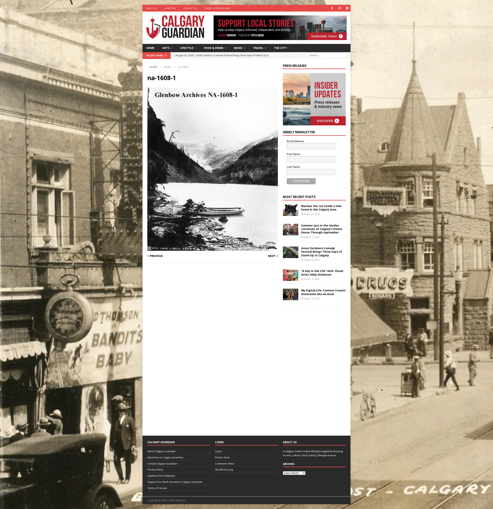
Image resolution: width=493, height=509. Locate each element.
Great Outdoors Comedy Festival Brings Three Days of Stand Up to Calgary (321, 251)
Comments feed (224, 463)
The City (280, 48)
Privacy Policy (155, 469)
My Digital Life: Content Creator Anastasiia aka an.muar (323, 292)
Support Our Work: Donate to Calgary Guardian (174, 482)
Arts (165, 48)
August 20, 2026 (311, 259)
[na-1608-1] (212, 248)
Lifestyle (186, 48)
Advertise (170, 8)
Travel (258, 48)
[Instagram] (339, 8)
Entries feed (222, 457)
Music (238, 48)
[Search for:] (326, 55)
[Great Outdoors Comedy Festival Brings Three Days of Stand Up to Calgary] (290, 252)
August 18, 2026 (311, 298)
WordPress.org (224, 469)
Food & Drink (213, 48)
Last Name (293, 166)
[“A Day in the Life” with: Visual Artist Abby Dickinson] (290, 275)
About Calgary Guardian (161, 451)
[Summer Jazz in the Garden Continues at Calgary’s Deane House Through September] (290, 229)
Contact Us (190, 8)
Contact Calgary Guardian (162, 463)
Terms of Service (157, 488)
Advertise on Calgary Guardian (165, 457)
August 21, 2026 (311, 237)
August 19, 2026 (311, 279)
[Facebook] (332, 8)
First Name (293, 154)
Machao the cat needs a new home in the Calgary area (321, 207)
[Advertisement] (312, 367)
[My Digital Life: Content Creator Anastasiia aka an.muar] (290, 294)
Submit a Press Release (217, 8)
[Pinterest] (347, 8)
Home (150, 48)
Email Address (295, 141)
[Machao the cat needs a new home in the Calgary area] (290, 210)
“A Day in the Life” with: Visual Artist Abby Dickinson (322, 272)
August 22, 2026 (311, 213)
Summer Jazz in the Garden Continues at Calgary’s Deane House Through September (321, 229)
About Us (151, 8)
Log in (218, 451)
